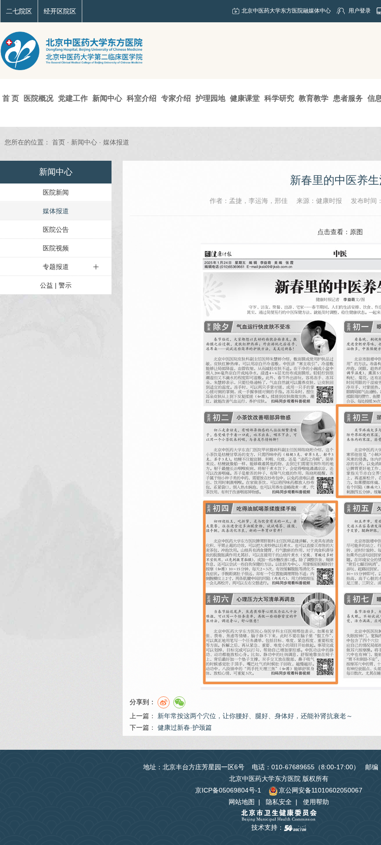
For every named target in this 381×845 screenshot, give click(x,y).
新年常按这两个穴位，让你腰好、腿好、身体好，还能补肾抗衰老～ (255, 716)
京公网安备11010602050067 (320, 790)
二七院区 (19, 11)
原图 (356, 232)
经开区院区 (60, 11)
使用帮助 (316, 802)
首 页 (10, 98)
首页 (58, 142)
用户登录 (359, 10)
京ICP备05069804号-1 (228, 790)
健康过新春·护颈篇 (185, 727)
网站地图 (242, 802)
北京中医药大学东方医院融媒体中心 (286, 10)
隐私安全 (279, 802)
